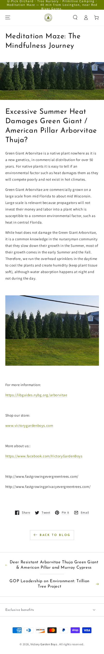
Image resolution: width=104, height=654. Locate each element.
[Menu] (7, 17)
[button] (75, 17)
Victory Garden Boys (44, 644)
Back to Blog (55, 535)
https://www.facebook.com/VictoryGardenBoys (43, 456)
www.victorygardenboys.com (29, 425)
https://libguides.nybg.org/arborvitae (36, 395)
